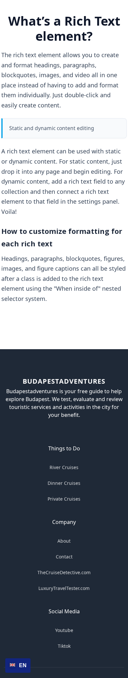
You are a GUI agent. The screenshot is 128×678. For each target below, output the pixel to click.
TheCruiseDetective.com (64, 572)
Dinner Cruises (64, 483)
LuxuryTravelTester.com (64, 588)
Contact (64, 557)
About (64, 541)
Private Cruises (64, 499)
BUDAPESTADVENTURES (64, 381)
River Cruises (64, 467)
